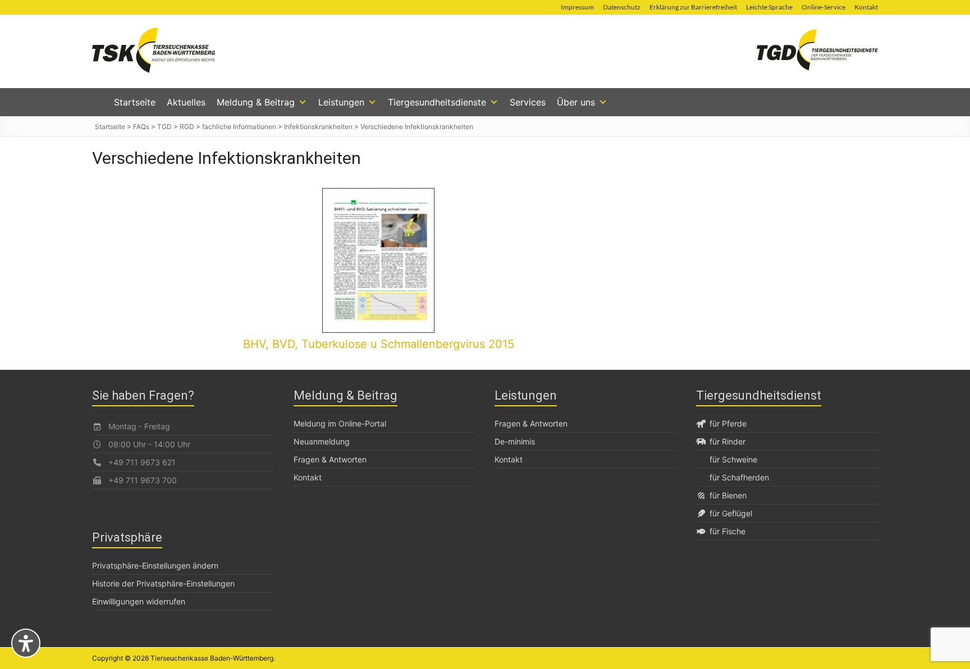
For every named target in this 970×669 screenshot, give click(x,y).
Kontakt (866, 7)
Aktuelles (186, 102)
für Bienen (728, 495)
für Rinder (727, 441)
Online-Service (823, 7)
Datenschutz (621, 7)
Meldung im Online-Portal (340, 423)
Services (528, 102)
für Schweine (733, 459)
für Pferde (728, 423)
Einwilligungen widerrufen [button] (138, 601)
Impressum (577, 7)
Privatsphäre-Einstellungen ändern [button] (155, 565)
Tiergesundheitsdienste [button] (437, 102)
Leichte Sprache (769, 7)
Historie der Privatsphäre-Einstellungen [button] (163, 583)
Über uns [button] (576, 102)
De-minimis (515, 441)
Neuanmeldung (322, 441)
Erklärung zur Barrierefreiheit (693, 7)
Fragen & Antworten (330, 459)
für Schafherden (739, 477)
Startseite (134, 102)
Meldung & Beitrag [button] (256, 102)
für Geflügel (731, 513)
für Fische (727, 531)
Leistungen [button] (341, 102)
